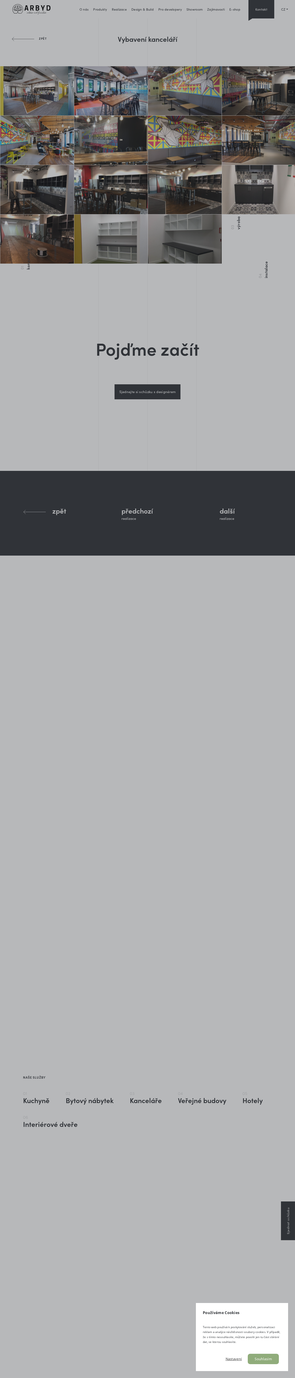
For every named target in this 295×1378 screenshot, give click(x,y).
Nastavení (234, 1359)
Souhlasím (263, 1359)
